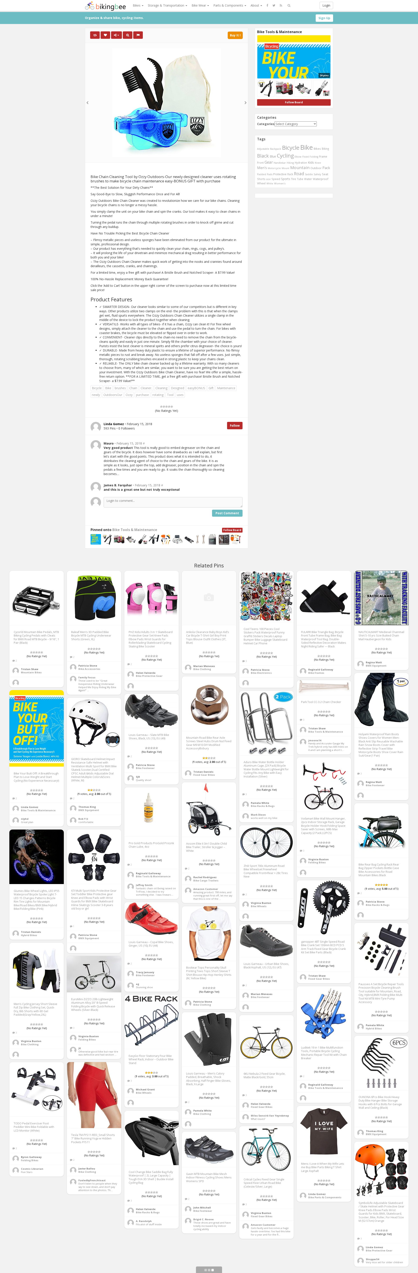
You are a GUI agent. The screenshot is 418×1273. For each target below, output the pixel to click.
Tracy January (145, 972)
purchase (142, 395)
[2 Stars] (164, 406)
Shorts (261, 179)
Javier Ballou (86, 1168)
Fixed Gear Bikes (204, 774)
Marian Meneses (204, 666)
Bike (108, 388)
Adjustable (263, 148)
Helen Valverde (145, 672)
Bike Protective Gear (149, 675)
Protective (280, 174)
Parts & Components (228, 5)
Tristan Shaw (29, 669)
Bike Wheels (258, 906)
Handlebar (280, 162)
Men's (262, 167)
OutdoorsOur (112, 395)
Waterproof (320, 179)
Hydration (301, 162)
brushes (120, 388)
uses (180, 395)
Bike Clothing (202, 669)
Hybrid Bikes (29, 935)
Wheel (261, 183)
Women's (280, 183)
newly (96, 395)
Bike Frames (316, 672)
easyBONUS (196, 388)
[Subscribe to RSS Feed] (281, 5)
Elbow (298, 156)
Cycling (285, 155)
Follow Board (232, 530)
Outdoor (316, 168)
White (269, 183)
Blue (273, 156)
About (255, 5)
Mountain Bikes (31, 672)
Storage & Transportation (166, 5)
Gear (269, 162)
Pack (326, 167)
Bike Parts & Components (324, 1197)
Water (308, 179)
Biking (325, 148)
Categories (266, 124)
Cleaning (161, 388)
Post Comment (227, 513)
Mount (285, 168)
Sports (285, 179)
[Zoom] (127, 35)
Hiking (290, 162)
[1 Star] (161, 406)
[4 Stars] (169, 406)
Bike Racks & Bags (263, 806)
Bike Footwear (375, 785)
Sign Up (324, 18)
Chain (133, 388)
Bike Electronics (261, 672)
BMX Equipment (376, 665)
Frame (323, 156)
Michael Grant (145, 1089)
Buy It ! (235, 35)
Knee (318, 162)
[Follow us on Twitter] (274, 5)
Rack (290, 174)
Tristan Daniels (203, 771)
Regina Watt (374, 662)
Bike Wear (199, 5)
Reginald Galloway (320, 669)
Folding (314, 156)
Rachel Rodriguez (205, 877)
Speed (275, 179)
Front (260, 162)
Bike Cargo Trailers (205, 880)
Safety (317, 174)
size (268, 179)
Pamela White (260, 803)
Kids (311, 162)
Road (299, 174)
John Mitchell (202, 1207)
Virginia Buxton (318, 859)
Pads (269, 174)
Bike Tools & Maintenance (134, 530)
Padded (261, 174)
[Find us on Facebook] (267, 5)
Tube (300, 179)
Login (326, 5)
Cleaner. (146, 388)
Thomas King (87, 806)
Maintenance (226, 388)
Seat (325, 174)
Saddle (309, 174)
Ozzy (129, 395)
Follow (235, 425)
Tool (170, 395)
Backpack (275, 148)
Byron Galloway (31, 1157)
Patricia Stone (87, 665)
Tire (293, 179)
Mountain (300, 167)
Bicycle (97, 388)
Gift (211, 388)
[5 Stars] (171, 406)
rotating (157, 395)
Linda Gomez (29, 807)
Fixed (305, 156)
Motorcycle (274, 168)
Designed (177, 388)
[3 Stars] (166, 406)
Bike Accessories (89, 668)
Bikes (137, 5)
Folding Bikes (317, 862)
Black (263, 156)
